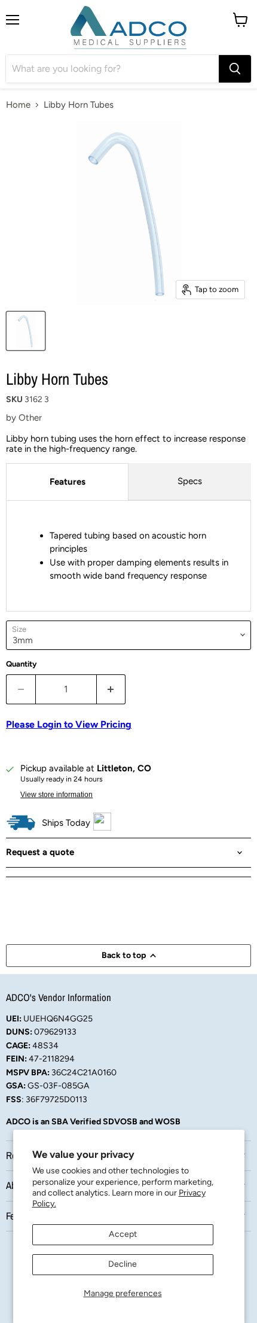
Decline (122, 1264)
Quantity (21, 663)
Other (30, 417)
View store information (56, 794)
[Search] (235, 69)
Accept (123, 1234)
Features (67, 481)
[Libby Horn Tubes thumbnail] (26, 331)
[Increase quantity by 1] (111, 689)
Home (18, 105)
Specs (190, 481)
